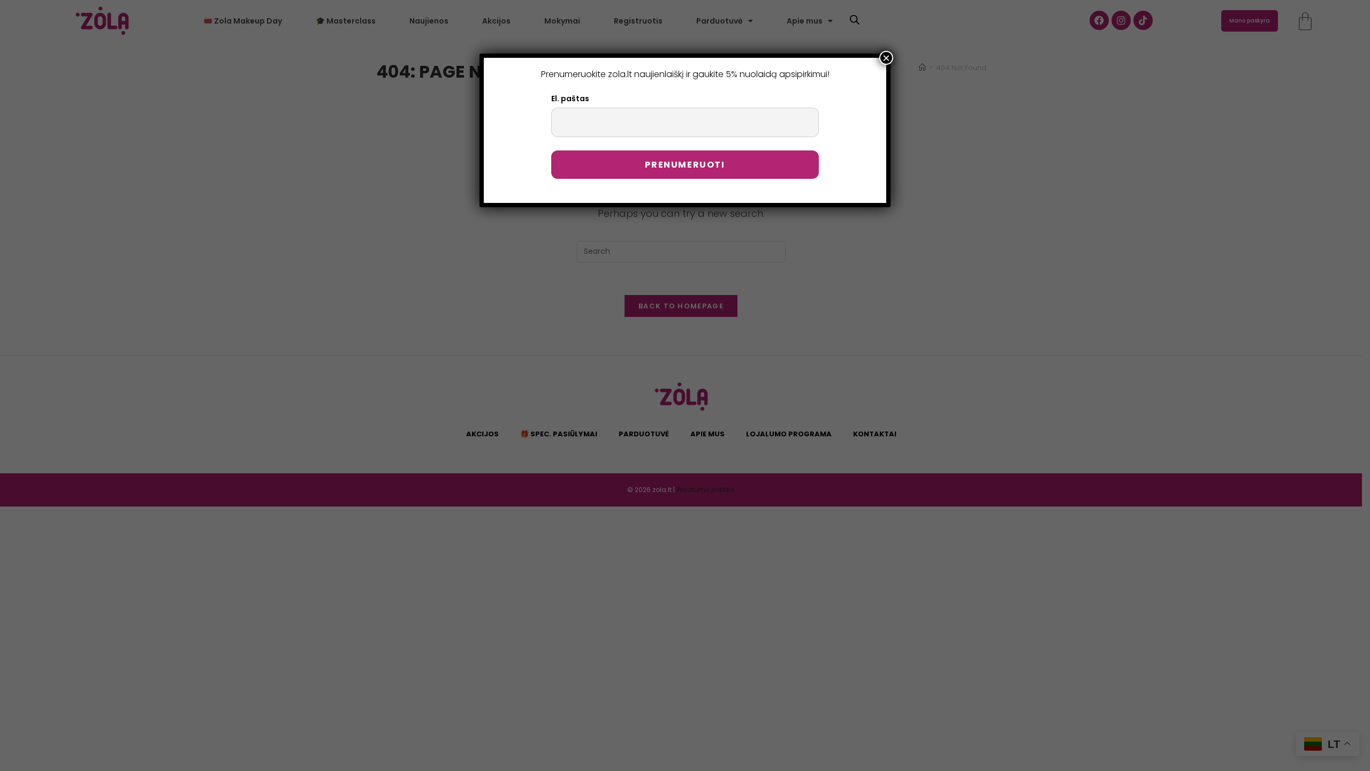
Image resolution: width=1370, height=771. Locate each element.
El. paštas (570, 98)
